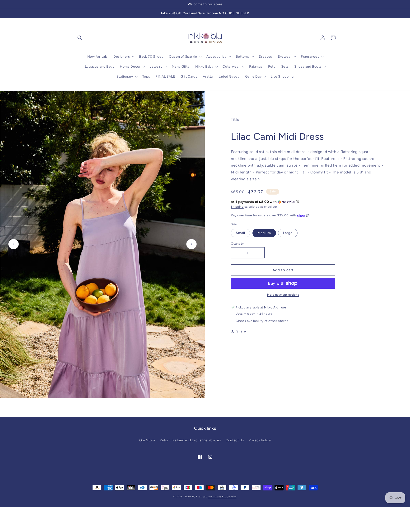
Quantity (237, 243)
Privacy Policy (260, 440)
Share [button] (241, 331)
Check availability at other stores (262, 321)
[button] (80, 38)
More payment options (283, 294)
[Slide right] (191, 244)
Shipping (237, 206)
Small (240, 233)
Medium (264, 233)
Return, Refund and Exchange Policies (190, 440)
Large (288, 233)
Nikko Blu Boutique (195, 496)
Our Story (147, 440)
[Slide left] (13, 244)
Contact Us (235, 440)
